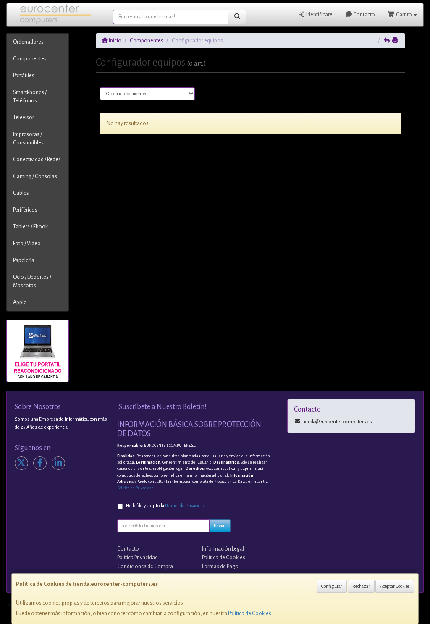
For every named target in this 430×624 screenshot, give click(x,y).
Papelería (23, 260)
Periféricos (25, 210)
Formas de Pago (220, 566)
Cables (21, 193)
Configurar (331, 586)
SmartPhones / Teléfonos (30, 96)
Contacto (363, 15)
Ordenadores (28, 42)
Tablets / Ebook (30, 227)
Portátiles (23, 76)
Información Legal (223, 549)
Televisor (23, 118)
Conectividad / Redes (37, 160)
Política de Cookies (249, 613)
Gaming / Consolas (35, 176)
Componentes (30, 59)
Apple (19, 302)
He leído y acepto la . (166, 506)
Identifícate (319, 15)
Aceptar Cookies (394, 586)
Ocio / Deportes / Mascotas (32, 281)
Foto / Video (27, 243)
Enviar (220, 525)
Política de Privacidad (135, 488)
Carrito (404, 15)
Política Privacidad (137, 558)
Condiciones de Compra (145, 566)
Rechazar (361, 586)
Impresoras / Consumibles (28, 138)
